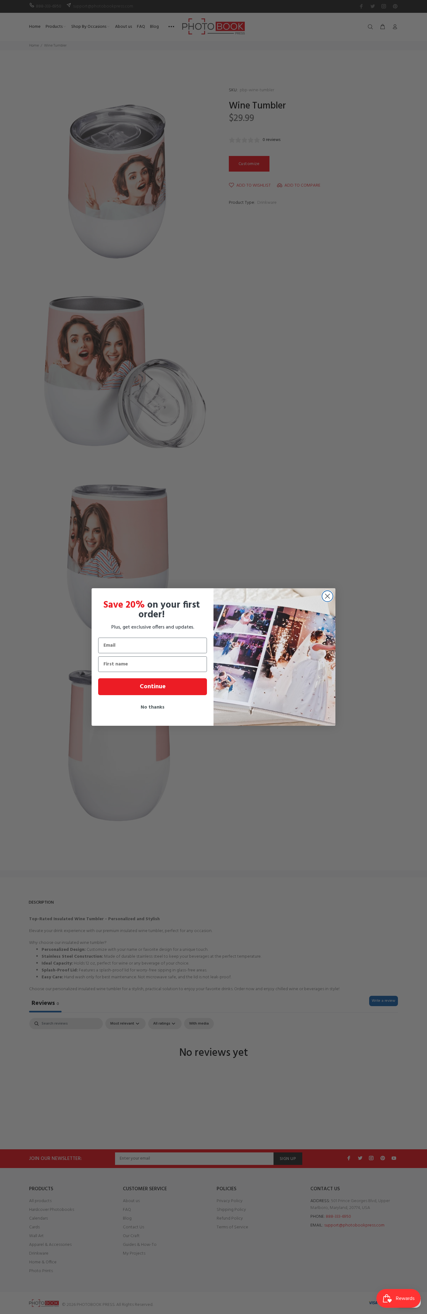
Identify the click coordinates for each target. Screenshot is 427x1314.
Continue (153, 687)
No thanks (152, 707)
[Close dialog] (327, 596)
